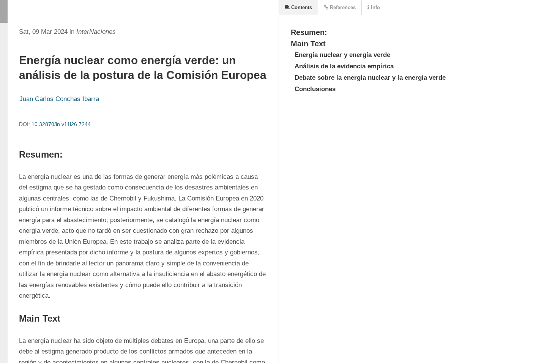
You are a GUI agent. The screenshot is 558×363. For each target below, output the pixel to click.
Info (374, 7)
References (342, 7)
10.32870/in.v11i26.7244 (61, 124)
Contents (301, 7)
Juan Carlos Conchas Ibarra (59, 99)
